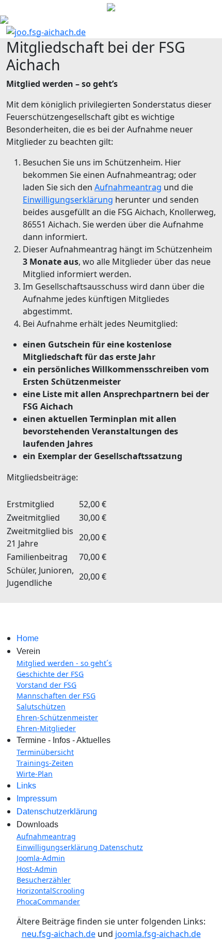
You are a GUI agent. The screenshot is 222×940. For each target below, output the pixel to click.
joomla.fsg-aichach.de (158, 933)
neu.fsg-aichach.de (59, 933)
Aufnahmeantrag (128, 187)
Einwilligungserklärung (68, 199)
